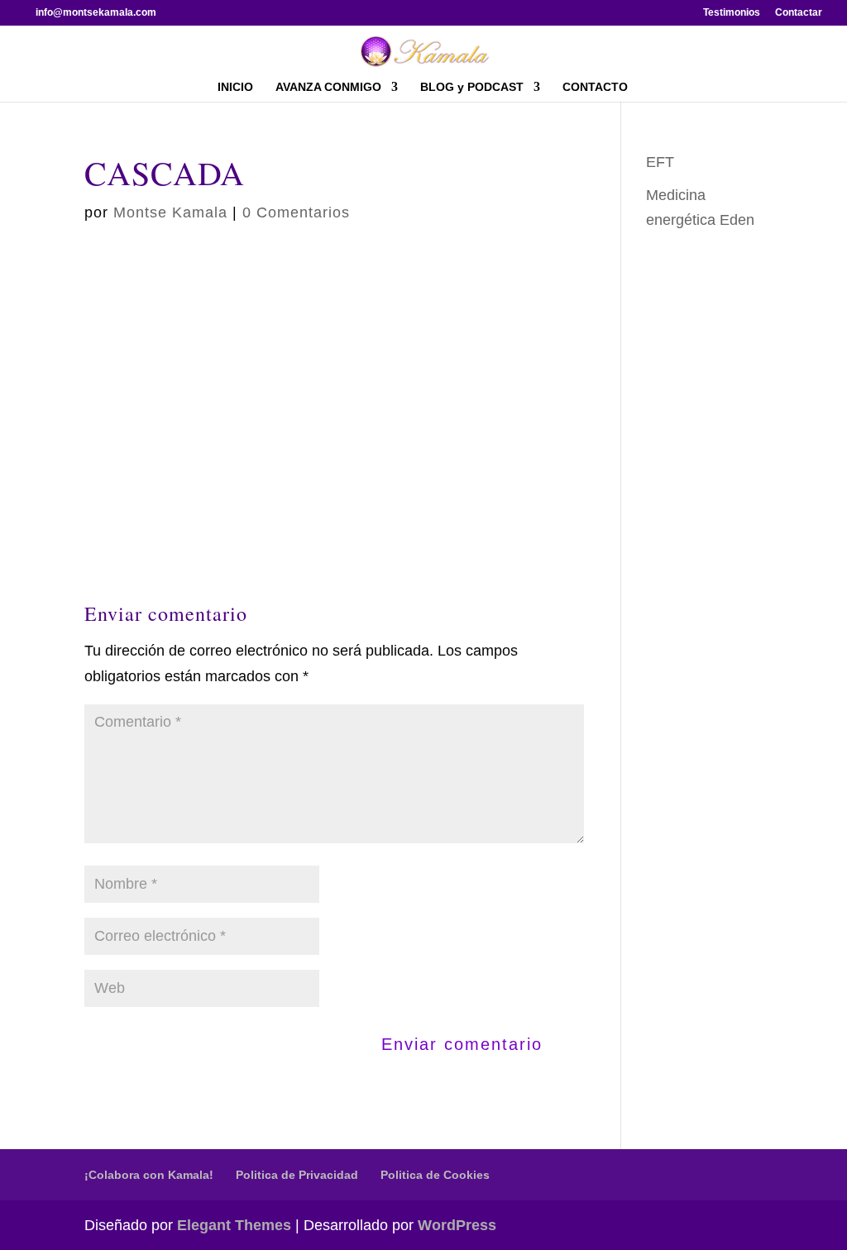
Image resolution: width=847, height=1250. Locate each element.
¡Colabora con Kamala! (148, 1174)
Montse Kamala (170, 212)
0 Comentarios (296, 212)
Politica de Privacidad (297, 1174)
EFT (660, 162)
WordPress (457, 1225)
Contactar (798, 12)
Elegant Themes (234, 1225)
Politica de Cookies (435, 1174)
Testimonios (731, 12)
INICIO (235, 87)
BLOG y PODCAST (472, 87)
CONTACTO (595, 87)
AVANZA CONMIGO (328, 87)
